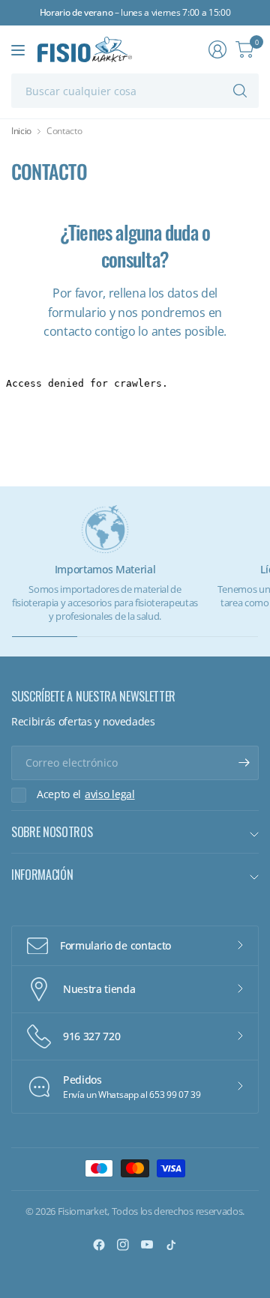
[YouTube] (147, 1245)
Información (42, 875)
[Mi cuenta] (217, 49)
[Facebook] (99, 1245)
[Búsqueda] (240, 90)
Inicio (21, 131)
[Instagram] (123, 1245)
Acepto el (86, 794)
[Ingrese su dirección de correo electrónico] (244, 763)
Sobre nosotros (52, 832)
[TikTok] (171, 1245)
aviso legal (109, 794)
